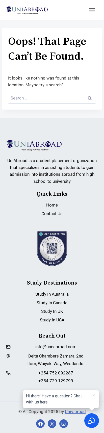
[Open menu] (92, 10)
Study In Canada (52, 302)
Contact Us (52, 213)
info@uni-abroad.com (55, 346)
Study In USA (52, 319)
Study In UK (52, 311)
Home (52, 205)
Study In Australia (52, 294)
